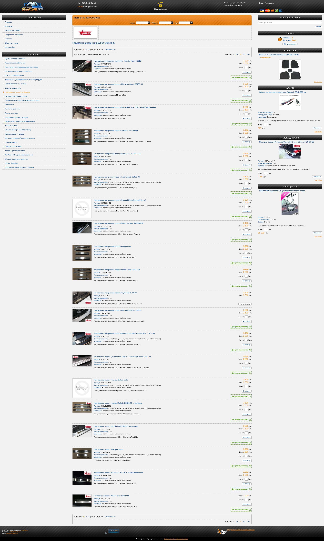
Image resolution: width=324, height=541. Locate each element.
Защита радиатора (13, 88)
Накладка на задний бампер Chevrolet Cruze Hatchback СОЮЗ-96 (286, 142)
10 (237, 54)
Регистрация (269, 3)
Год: (176, 23)
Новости (8, 39)
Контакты (9, 26)
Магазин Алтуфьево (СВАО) (234, 3)
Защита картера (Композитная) (18, 130)
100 (248, 54)
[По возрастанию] (100, 54)
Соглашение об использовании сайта (176, 539)
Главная (8, 22)
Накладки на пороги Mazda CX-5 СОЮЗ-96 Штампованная (118, 473)
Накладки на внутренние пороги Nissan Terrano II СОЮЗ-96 (118, 223)
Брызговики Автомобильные (16, 117)
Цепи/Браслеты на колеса (16, 84)
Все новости (318, 82)
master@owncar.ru (90, 7)
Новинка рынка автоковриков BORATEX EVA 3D (279, 55)
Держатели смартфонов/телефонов (20, 121)
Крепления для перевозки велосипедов (21, 67)
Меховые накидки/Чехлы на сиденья (20, 138)
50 (244, 54)
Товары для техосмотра (15, 151)
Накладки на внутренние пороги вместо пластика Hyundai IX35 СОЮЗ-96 (124, 333)
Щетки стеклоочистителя (15, 59)
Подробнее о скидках (14, 35)
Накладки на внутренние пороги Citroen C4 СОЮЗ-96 (116, 130)
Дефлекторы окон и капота (16, 96)
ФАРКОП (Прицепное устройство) (19, 155)
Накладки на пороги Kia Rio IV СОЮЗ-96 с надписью (116, 426)
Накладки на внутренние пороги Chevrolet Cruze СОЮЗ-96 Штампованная (125, 107)
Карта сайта (10, 47)
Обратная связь (11, 43)
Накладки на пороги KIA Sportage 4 (108, 449)
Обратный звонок (160, 9)
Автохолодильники (12, 109)
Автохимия (9, 105)
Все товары (318, 131)
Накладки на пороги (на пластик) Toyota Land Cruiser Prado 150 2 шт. (122, 357)
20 (240, 54)
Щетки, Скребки (11, 163)
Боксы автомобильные (14, 75)
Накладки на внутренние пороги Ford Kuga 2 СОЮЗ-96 (117, 177)
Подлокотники (11, 142)
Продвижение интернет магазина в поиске (241, 529)
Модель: (154, 23)
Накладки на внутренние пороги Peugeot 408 (112, 246)
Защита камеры (11, 126)
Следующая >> (110, 49)
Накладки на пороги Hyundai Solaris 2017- (111, 380)
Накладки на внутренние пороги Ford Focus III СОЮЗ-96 (117, 154)
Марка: (132, 23)
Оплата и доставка (13, 30)
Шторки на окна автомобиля (16, 159)
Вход (261, 3)
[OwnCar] (32, 6)
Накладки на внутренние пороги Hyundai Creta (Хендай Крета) (120, 200)
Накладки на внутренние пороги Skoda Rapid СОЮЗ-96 (117, 270)
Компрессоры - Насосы (14, 134)
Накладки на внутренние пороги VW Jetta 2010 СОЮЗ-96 (117, 310)
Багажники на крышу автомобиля (19, 71)
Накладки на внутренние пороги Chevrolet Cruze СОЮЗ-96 (118, 84)
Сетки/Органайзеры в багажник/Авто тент (22, 100)
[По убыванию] (99, 54)
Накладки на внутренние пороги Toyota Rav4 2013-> (115, 293)
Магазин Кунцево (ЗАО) (233, 5)
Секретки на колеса (13, 146)
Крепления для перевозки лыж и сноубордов (23, 80)
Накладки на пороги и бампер (17, 92)
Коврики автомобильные (15, 63)
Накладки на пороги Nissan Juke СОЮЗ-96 (111, 496)
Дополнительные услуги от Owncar (19, 167)
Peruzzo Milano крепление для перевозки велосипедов (282, 191)
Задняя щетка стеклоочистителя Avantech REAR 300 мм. (283, 92)
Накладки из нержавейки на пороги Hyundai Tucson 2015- (118, 61)
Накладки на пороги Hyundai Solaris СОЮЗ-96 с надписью (118, 403)
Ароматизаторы (11, 113)
